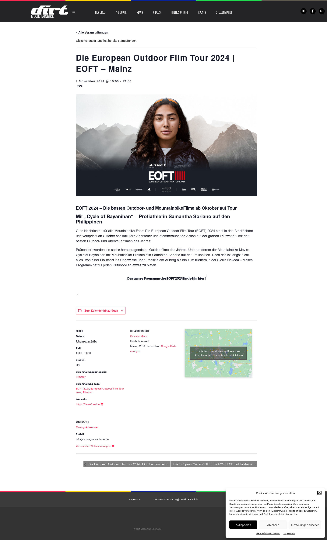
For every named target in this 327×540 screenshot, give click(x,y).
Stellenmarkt (224, 12)
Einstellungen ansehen (305, 525)
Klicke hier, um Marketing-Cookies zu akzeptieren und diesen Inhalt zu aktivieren (218, 353)
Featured (100, 12)
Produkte (120, 12)
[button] (319, 493)
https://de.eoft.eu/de (88, 404)
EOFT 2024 (82, 388)
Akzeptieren (243, 525)
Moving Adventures (87, 427)
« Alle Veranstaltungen (92, 32)
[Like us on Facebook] (313, 11)
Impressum (289, 533)
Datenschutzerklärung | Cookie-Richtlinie (176, 499)
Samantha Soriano (166, 254)
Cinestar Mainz (138, 336)
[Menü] (74, 12)
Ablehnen (273, 525)
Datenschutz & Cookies (268, 533)
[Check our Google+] (322, 11)
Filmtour (81, 377)
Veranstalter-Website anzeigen (93, 446)
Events (202, 12)
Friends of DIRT (179, 12)
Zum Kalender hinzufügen (101, 310)
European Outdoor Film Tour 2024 (100, 390)
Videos (157, 12)
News (140, 12)
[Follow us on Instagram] (304, 11)
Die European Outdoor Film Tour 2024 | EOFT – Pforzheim (127, 464)
